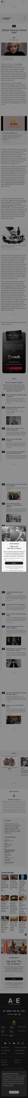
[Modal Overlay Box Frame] (14, 549)
